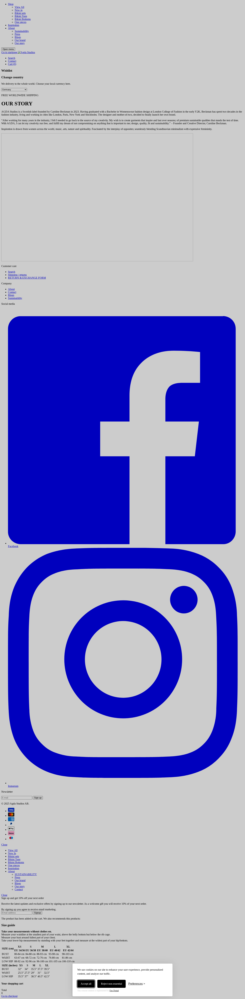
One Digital (114, 990)
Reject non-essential (111, 983)
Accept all (86, 983)
